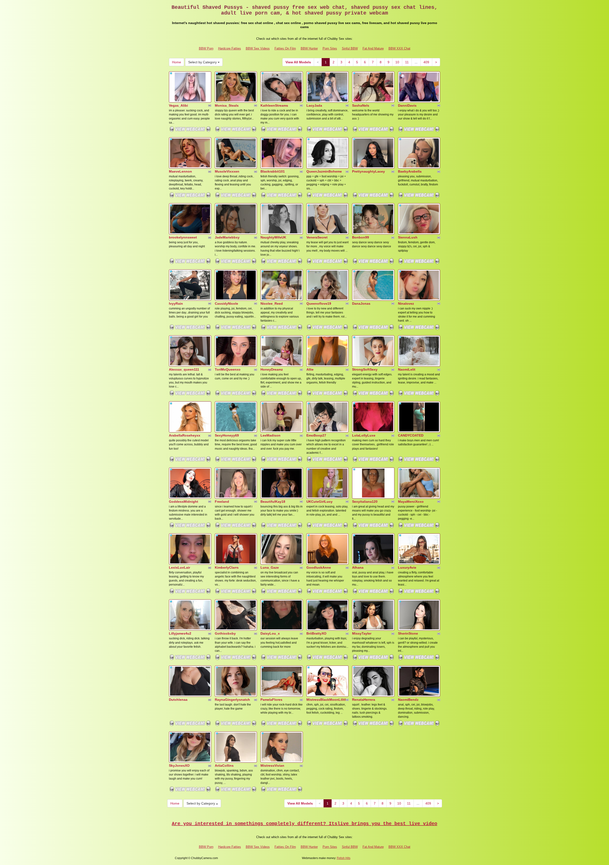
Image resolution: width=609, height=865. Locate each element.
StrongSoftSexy (365, 369)
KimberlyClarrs (227, 567)
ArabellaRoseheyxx (184, 435)
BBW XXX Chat (399, 48)
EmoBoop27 (316, 435)
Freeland (222, 501)
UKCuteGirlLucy (319, 501)
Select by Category (203, 62)
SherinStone (408, 633)
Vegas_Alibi (178, 105)
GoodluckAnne (318, 567)
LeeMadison (270, 435)
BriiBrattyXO (316, 633)
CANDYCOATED (410, 435)
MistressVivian (272, 765)
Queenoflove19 (318, 303)
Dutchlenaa (178, 699)
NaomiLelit (406, 369)
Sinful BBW (350, 48)
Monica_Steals (227, 105)
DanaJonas (361, 303)
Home (176, 62)
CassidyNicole (226, 303)
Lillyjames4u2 (180, 633)
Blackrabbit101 (272, 171)
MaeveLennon (180, 171)
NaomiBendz (408, 699)
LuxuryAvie (407, 567)
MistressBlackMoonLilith (326, 699)
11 (407, 62)
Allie (310, 369)
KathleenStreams (274, 105)
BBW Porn (206, 48)
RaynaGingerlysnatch (232, 699)
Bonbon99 (360, 237)
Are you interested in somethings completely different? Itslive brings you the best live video (304, 823)
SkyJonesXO (179, 765)
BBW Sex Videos (258, 48)
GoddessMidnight (183, 501)
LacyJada (314, 105)
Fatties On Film (285, 48)
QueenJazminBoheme (324, 171)
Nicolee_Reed (271, 303)
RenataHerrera (363, 699)
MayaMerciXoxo (411, 501)
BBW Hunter (309, 48)
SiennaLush (407, 237)
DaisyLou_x (270, 633)
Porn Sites (330, 48)
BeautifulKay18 (272, 501)
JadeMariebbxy (227, 237)
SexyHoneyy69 (227, 435)
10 (397, 62)
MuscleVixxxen (227, 171)
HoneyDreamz (271, 369)
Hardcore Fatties (229, 48)
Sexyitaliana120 (365, 501)
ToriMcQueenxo (228, 369)
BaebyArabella (410, 171)
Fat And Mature (373, 48)
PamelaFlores (271, 699)
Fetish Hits (343, 858)
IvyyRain (176, 303)
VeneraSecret (317, 237)
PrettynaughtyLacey (368, 171)
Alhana (357, 567)
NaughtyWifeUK (273, 237)
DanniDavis (407, 105)
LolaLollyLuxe (363, 435)
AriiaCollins (224, 765)
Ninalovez (406, 303)
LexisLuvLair (179, 567)
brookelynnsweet (183, 237)
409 (426, 62)
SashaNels (360, 105)
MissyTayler (361, 633)
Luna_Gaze (269, 567)
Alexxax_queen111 (184, 369)
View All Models (298, 62)
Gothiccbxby (225, 633)
